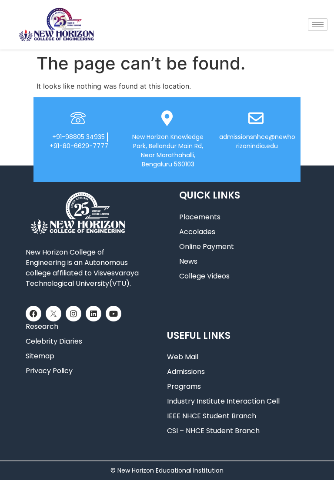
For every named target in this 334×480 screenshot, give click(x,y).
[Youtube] (113, 313)
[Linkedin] (93, 313)
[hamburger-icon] (317, 24)
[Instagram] (73, 313)
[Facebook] (33, 313)
